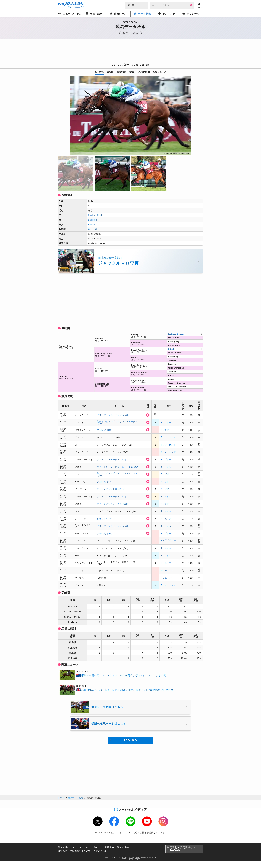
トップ (61, 798)
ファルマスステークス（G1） (112, 459)
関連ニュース (159, 71)
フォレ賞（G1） (105, 429)
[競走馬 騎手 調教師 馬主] (136, 4)
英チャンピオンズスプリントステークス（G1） (117, 422)
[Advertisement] (130, 52)
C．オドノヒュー (168, 540)
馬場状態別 (144, 71)
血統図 (110, 71)
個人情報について (67, 847)
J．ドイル (166, 466)
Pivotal (91, 224)
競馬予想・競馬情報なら (181, 849)
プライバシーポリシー (90, 847)
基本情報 (99, 71)
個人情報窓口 (123, 847)
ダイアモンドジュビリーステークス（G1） (119, 466)
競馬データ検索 (75, 798)
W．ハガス (93, 229)
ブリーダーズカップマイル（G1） (114, 415)
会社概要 (62, 850)
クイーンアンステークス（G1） (113, 503)
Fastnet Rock (95, 215)
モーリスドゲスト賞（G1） (111, 488)
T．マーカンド (168, 437)
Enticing (92, 219)
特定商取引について (80, 850)
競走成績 (121, 71)
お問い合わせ (100, 850)
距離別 (132, 71)
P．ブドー (166, 422)
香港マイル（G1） (106, 518)
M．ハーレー (167, 570)
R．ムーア (166, 518)
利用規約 (109, 847)
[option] (130, 115)
